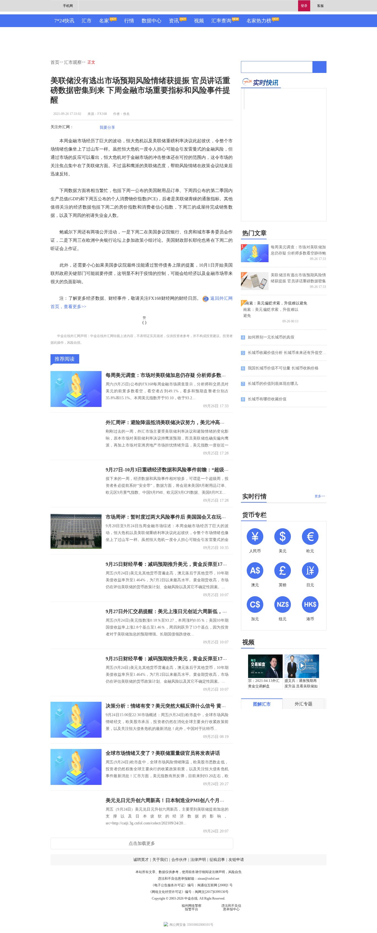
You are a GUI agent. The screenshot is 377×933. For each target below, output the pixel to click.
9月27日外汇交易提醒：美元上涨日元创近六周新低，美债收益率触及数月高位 (191, 611)
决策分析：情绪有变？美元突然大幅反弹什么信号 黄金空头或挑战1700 (183, 706)
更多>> (320, 496)
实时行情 (254, 496)
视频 (199, 20)
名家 (104, 20)
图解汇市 (262, 704)
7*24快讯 (64, 20)
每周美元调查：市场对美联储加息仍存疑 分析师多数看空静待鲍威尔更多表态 (191, 375)
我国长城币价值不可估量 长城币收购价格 (280, 368)
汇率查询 (221, 20)
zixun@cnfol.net (208, 879)
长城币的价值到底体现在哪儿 (270, 384)
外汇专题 (303, 703)
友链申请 (236, 860)
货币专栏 (254, 514)
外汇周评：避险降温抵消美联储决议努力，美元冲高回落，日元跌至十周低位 (190, 422)
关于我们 (160, 860)
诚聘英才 (141, 860)
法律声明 (198, 860)
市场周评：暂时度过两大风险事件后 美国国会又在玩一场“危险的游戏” (183, 517)
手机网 (68, 6)
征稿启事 (217, 860)
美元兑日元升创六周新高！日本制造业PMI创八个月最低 (168, 800)
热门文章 (254, 233)
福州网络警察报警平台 (191, 907)
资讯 (174, 20)
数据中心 (151, 20)
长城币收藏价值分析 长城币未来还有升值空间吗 (284, 353)
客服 (320, 6)
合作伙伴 (179, 860)
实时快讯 (261, 82)
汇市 (87, 20)
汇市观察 (73, 62)
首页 (55, 62)
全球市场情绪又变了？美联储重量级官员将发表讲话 (163, 753)
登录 (304, 6)
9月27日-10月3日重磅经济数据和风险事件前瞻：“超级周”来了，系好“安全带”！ (193, 469)
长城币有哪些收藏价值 (264, 399)
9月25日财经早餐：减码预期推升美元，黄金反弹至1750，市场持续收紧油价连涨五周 (199, 658)
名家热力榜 (258, 20)
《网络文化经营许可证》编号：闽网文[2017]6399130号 (188, 892)
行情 (129, 20)
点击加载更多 (142, 843)
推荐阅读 (65, 359)
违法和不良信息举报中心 (231, 907)
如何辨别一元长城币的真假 (268, 337)
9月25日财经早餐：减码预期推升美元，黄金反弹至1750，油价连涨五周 (184, 564)
